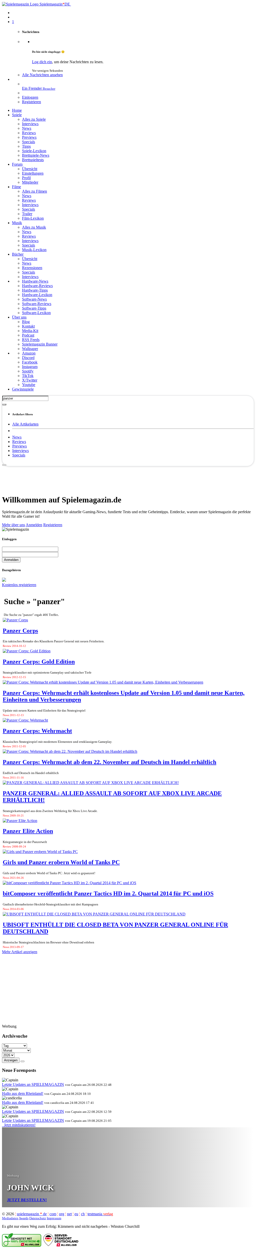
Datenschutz (37, 1218)
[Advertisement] (128, 477)
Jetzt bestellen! (27, 1200)
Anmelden (34, 525)
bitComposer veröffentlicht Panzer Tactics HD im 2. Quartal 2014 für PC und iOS (108, 893)
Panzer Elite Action (28, 831)
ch (83, 1214)
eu (76, 1214)
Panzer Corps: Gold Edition (39, 661)
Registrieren (52, 525)
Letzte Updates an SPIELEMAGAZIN (33, 1084)
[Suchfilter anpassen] (4, 404)
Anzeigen (11, 1060)
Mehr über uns (13, 525)
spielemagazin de (32, 1214)
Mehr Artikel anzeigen (19, 952)
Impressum (54, 1218)
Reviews (19, 441)
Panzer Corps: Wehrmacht (37, 731)
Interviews (20, 450)
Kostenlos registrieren (19, 585)
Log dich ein (42, 62)
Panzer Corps (20, 630)
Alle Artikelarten (25, 424)
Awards (23, 1218)
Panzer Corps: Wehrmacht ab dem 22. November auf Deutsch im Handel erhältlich (109, 762)
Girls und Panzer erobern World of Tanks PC (61, 862)
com (53, 1214)
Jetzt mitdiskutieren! (19, 1125)
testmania (100, 1214)
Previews (19, 446)
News (17, 437)
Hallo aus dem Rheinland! (22, 1093)
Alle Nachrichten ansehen (42, 75)
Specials (18, 455)
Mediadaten (10, 1218)
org (61, 1214)
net (69, 1214)
